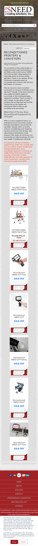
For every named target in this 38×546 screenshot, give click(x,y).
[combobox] (19, 25)
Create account (23, 3)
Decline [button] (23, 542)
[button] (3, 3)
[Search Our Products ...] (34, 25)
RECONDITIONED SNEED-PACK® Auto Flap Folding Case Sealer (19, 189)
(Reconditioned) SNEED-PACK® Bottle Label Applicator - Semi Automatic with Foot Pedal (19, 401)
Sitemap (19, 506)
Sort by (19, 48)
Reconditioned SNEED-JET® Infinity (19, 359)
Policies (19, 490)
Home (6, 44)
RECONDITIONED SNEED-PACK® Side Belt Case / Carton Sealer (19, 231)
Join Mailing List (19, 502)
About (19, 486)
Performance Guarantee (19, 498)
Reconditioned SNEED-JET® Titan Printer (19, 444)
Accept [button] (14, 542)
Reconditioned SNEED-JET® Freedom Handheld (19, 316)
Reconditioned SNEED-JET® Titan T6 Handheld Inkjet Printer (19, 274)
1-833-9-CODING (19, 18)
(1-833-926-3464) (19, 20)
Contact (19, 494)
